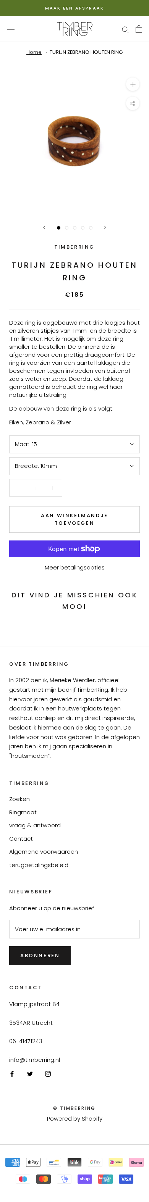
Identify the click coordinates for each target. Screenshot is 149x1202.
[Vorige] (44, 227)
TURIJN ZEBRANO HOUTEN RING (86, 52)
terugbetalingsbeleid (38, 865)
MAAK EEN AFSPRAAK (74, 8)
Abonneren (40, 955)
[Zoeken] (125, 29)
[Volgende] (105, 227)
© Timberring (74, 1108)
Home (34, 52)
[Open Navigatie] (11, 29)
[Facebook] (12, 1074)
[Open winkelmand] (139, 29)
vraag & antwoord (35, 825)
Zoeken (19, 799)
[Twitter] (30, 1074)
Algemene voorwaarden (43, 852)
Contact (21, 839)
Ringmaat (23, 812)
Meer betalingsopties (75, 567)
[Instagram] (48, 1074)
